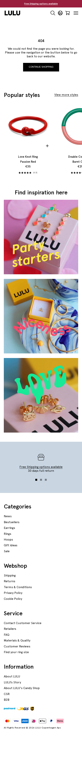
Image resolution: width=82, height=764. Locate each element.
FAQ (6, 635)
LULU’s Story (12, 682)
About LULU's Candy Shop (22, 688)
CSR (7, 694)
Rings (7, 534)
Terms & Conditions (18, 587)
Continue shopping (41, 67)
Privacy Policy (13, 593)
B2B (6, 699)
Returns (9, 581)
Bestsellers (11, 522)
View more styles (66, 95)
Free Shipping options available (41, 3)
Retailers (10, 629)
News (8, 516)
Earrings (9, 528)
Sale (7, 551)
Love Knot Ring (28, 159)
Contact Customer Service (22, 623)
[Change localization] (60, 13)
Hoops (8, 539)
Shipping (10, 575)
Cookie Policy (13, 599)
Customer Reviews (17, 646)
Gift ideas (10, 545)
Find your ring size (16, 652)
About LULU (12, 676)
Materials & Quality (17, 640)
